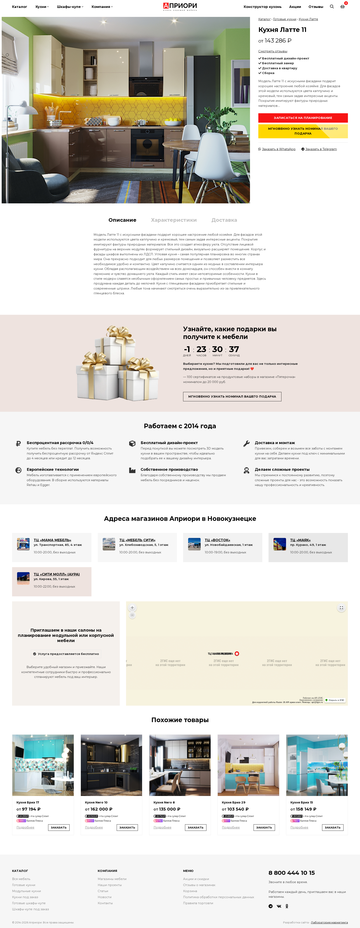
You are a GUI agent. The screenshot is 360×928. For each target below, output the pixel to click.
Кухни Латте (308, 19)
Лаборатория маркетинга (329, 922)
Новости (104, 897)
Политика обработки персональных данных (218, 897)
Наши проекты (110, 885)
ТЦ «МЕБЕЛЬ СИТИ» (137, 540)
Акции (295, 7)
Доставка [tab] (224, 220)
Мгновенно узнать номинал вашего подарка (303, 131)
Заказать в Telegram (321, 149)
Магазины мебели (112, 879)
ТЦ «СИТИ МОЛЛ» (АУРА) (57, 574)
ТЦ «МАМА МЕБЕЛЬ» (52, 540)
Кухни (41, 7)
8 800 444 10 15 (292, 872)
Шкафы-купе (69, 7)
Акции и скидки (196, 879)
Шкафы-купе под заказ (30, 909)
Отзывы (316, 7)
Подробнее (25, 827)
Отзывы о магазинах (199, 885)
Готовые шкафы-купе (29, 903)
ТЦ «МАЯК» (300, 540)
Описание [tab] (122, 220)
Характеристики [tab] (174, 220)
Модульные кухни (26, 891)
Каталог (19, 7)
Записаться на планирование (303, 118)
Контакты (105, 903)
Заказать (59, 827)
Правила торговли (198, 903)
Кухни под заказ (25, 897)
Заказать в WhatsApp (279, 149)
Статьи (103, 891)
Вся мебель (21, 879)
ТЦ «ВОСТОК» (217, 540)
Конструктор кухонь (263, 7)
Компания (101, 7)
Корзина (190, 891)
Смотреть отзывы (272, 51)
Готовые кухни (284, 19)
